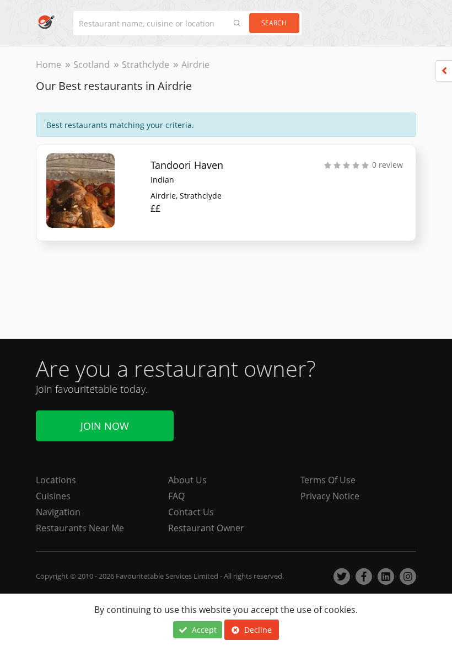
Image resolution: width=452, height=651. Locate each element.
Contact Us (191, 512)
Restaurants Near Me (80, 528)
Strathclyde (145, 64)
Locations (56, 480)
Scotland (91, 64)
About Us (187, 480)
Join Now (104, 426)
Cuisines (53, 496)
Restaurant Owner (206, 528)
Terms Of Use (328, 480)
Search (274, 23)
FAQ (176, 496)
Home (48, 64)
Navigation (58, 512)
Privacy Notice (329, 496)
